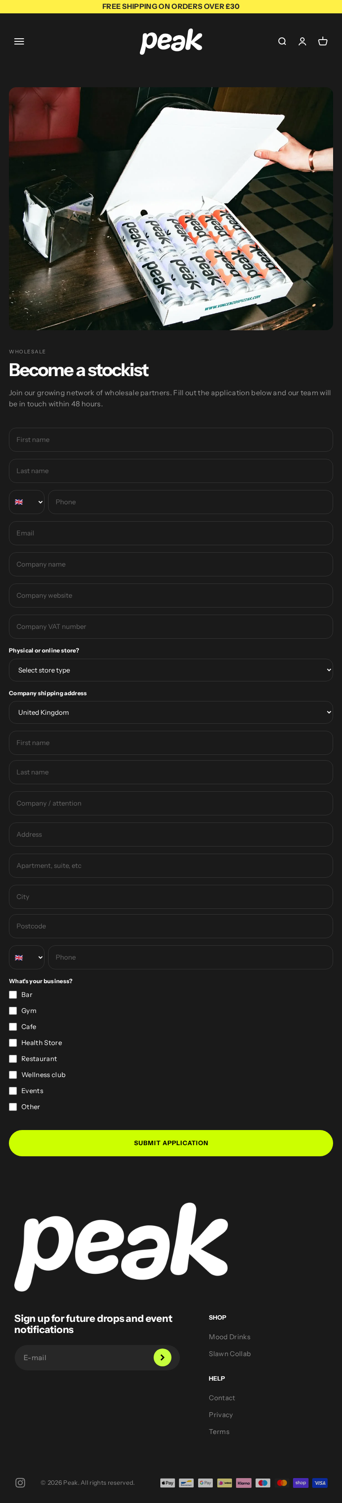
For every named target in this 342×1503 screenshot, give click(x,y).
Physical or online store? (44, 650)
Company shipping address (48, 693)
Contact (222, 1398)
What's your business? (41, 980)
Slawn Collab (230, 1353)
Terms (219, 1431)
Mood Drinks (229, 1337)
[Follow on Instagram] (20, 1483)
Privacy (221, 1414)
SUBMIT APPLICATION (171, 1143)
